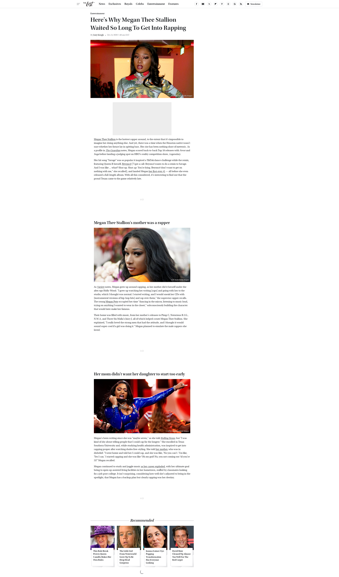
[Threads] (228, 4)
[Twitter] (209, 4)
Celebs (140, 4)
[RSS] (241, 4)
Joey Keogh (98, 35)
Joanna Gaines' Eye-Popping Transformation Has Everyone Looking (155, 557)
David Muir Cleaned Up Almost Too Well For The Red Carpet (181, 555)
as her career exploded (153, 466)
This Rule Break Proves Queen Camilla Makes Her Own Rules (102, 555)
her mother (161, 449)
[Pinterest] (222, 4)
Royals (128, 4)
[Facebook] (196, 4)
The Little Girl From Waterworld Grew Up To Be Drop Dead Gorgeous (128, 557)
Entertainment (156, 4)
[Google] (235, 4)
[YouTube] (203, 4)
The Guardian (113, 150)
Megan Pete (112, 301)
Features (173, 4)
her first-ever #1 (157, 171)
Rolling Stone (168, 438)
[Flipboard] (215, 4)
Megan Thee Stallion (105, 139)
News (102, 4)
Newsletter (255, 4)
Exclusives (115, 4)
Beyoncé (126, 164)
